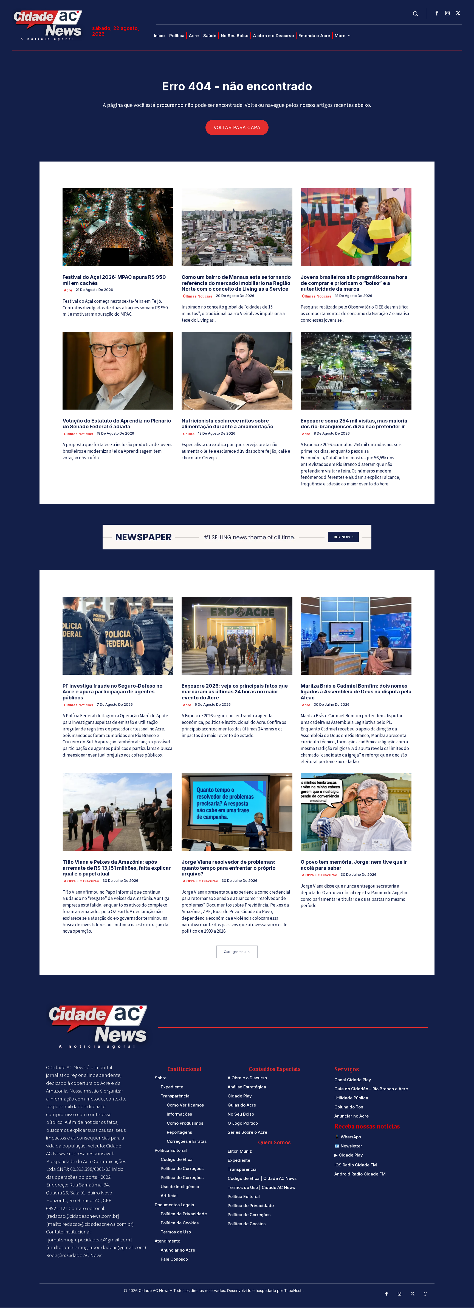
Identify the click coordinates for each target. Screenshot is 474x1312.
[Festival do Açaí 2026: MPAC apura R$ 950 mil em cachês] (118, 227)
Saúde (188, 434)
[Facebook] (437, 14)
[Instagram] (447, 14)
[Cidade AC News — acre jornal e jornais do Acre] (49, 24)
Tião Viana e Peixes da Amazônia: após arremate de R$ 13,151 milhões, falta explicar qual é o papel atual (117, 868)
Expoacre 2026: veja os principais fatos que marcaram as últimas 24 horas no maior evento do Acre (235, 692)
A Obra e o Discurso (81, 881)
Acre (68, 290)
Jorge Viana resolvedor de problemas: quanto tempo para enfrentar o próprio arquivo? (228, 868)
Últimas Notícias (197, 296)
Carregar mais (235, 952)
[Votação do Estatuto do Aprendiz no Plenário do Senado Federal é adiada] (118, 371)
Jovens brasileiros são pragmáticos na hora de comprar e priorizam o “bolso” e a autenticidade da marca (354, 283)
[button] (415, 13)
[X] (458, 14)
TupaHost (293, 1290)
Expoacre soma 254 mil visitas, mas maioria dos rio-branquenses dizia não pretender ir (354, 424)
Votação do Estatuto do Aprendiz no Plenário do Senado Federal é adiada (117, 424)
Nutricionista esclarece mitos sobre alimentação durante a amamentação (227, 424)
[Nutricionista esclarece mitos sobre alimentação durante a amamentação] (237, 371)
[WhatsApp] (426, 1294)
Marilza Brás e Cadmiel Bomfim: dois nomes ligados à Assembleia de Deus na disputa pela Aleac (356, 692)
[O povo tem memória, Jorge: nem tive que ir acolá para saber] (356, 812)
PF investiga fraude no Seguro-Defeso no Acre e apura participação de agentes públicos (112, 692)
